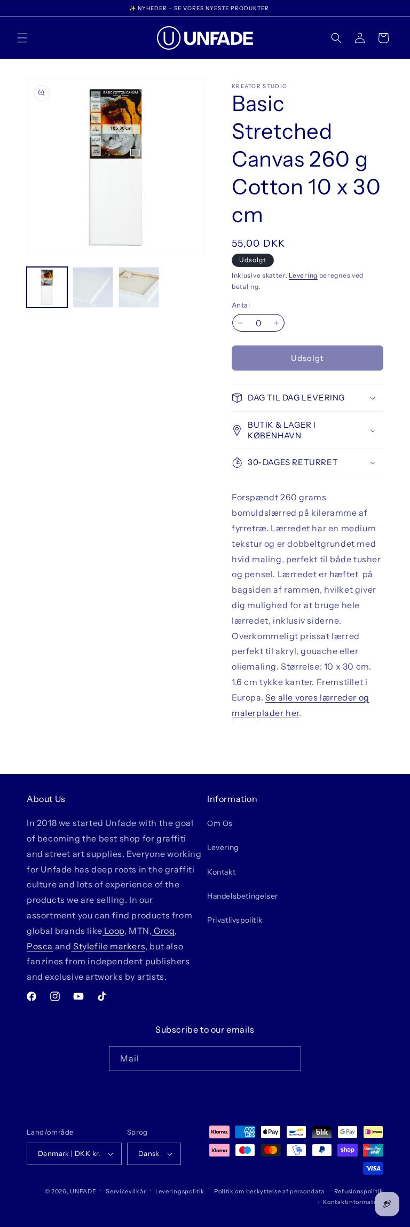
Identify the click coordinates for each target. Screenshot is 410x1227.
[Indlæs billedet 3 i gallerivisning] (139, 287)
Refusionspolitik (358, 1191)
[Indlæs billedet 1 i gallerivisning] (47, 287)
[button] (22, 38)
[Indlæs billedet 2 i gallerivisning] (93, 287)
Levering (303, 275)
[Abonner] (289, 1058)
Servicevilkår (126, 1191)
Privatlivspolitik (234, 920)
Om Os (220, 823)
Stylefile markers (108, 946)
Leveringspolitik (179, 1191)
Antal (241, 305)
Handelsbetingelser (242, 896)
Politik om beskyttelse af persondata (269, 1191)
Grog (163, 930)
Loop (113, 930)
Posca (40, 946)
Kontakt (221, 872)
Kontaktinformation (353, 1202)
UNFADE (83, 1191)
